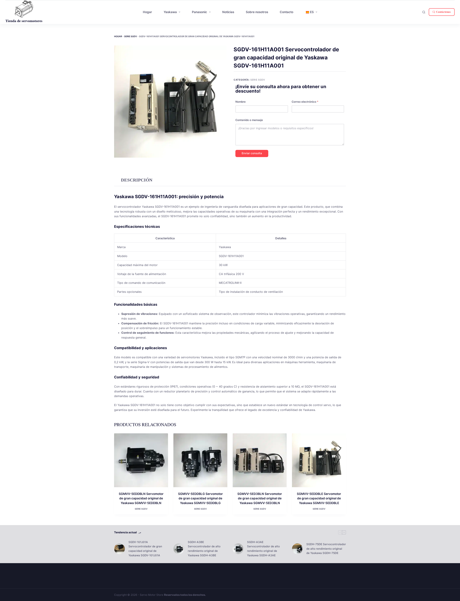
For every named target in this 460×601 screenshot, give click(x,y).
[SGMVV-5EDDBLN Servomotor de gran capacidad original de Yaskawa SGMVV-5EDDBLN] (141, 460)
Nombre (240, 101)
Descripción (136, 180)
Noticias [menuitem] (228, 12)
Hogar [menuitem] (147, 12)
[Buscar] (423, 12)
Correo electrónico (305, 101)
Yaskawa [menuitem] (170, 12)
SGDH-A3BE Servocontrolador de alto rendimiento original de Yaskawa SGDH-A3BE (204, 548)
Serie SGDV (130, 36)
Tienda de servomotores (23, 21)
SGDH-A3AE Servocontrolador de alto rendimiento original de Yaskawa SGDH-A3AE (263, 548)
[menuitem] (311, 12)
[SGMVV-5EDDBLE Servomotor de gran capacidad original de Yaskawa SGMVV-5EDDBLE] (319, 460)
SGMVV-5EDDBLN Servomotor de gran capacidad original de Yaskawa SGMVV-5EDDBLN (141, 498)
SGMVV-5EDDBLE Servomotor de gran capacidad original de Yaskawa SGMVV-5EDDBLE (319, 498)
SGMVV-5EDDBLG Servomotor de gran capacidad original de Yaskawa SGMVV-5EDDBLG (200, 498)
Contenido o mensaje (249, 120)
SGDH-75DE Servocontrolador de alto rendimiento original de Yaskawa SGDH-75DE (326, 548)
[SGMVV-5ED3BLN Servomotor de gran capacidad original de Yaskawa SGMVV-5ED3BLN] (260, 460)
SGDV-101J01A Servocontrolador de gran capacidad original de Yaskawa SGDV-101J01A (145, 548)
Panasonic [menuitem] (199, 12)
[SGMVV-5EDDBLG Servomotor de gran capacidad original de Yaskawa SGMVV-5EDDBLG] (200, 460)
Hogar (118, 36)
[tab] (136, 180)
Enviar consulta (252, 153)
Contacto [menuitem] (286, 12)
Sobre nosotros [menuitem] (257, 12)
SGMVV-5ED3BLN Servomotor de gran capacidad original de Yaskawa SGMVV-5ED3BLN (259, 498)
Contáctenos (443, 11)
